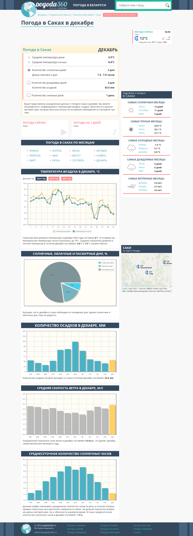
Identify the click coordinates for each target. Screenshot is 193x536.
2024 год (54, 178)
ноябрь (101, 155)
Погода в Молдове (142, 528)
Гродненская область (60, 14)
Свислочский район (83, 14)
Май (141, 170)
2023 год (66, 178)
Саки (98, 14)
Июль (142, 129)
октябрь (101, 150)
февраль (35, 155)
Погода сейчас (143, 31)
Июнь (142, 132)
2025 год (41, 178)
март (33, 160)
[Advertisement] (76, 37)
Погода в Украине (76, 525)
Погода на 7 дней (87, 122)
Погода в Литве (75, 528)
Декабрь (143, 151)
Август (142, 106)
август (76, 155)
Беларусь (42, 14)
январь (34, 150)
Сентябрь (144, 110)
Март (141, 113)
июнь (56, 160)
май (55, 155)
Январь (142, 144)
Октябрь (143, 190)
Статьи (137, 532)
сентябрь (78, 160)
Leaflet (124, 288)
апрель (57, 150)
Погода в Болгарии (110, 532)
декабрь (101, 160)
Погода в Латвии (109, 525)
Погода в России (141, 525)
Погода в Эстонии (109, 528)
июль (76, 150)
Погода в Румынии (76, 532)
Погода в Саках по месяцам (70, 142)
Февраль (143, 148)
